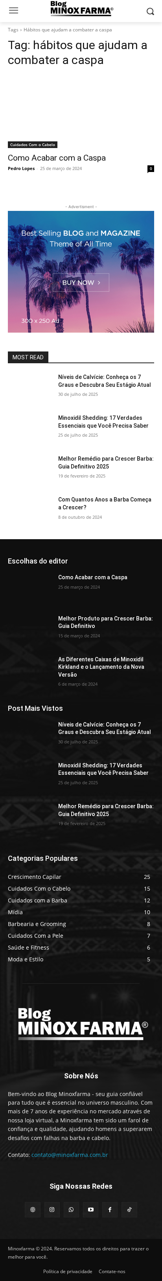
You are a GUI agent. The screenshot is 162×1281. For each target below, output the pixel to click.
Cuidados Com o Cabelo (32, 144)
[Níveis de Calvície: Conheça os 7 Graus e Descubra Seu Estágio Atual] (30, 388)
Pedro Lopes (21, 168)
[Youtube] (90, 1209)
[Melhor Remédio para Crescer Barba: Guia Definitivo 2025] (30, 470)
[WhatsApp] (71, 1209)
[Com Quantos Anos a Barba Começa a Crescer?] (30, 511)
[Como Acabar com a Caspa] (81, 111)
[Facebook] (110, 1209)
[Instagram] (52, 1209)
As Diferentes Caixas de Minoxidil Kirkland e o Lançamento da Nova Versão (101, 667)
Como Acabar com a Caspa (57, 158)
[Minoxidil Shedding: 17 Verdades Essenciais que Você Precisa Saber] (30, 429)
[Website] (32, 1209)
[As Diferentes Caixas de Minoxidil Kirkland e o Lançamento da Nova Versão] (30, 671)
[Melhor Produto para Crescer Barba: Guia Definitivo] (30, 630)
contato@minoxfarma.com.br (69, 1154)
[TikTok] (129, 1209)
